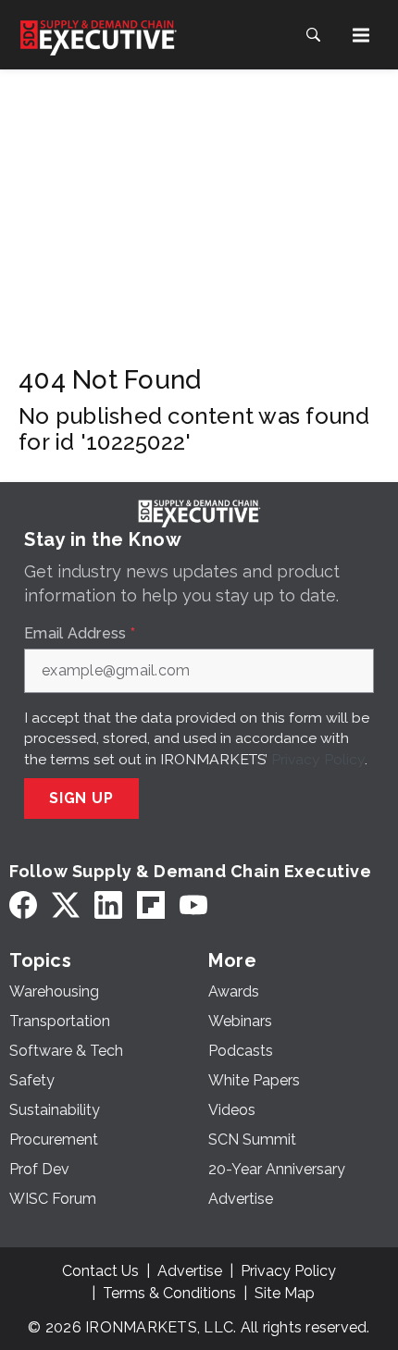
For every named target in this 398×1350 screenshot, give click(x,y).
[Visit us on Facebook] (23, 905)
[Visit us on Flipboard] (151, 905)
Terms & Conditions (169, 1293)
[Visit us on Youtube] (193, 905)
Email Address (79, 633)
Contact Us (100, 1271)
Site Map (285, 1293)
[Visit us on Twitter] (66, 905)
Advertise (189, 1271)
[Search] (312, 35)
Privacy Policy (318, 759)
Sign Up (81, 798)
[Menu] (360, 35)
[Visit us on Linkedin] (108, 905)
